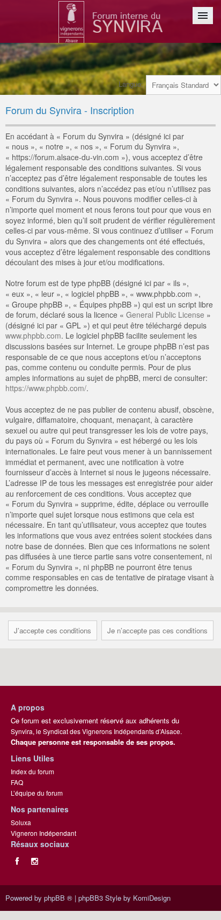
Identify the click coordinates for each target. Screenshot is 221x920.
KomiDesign (152, 898)
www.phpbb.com (33, 335)
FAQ (17, 782)
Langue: (131, 84)
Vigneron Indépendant (43, 832)
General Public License (165, 314)
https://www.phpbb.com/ (45, 388)
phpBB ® (58, 898)
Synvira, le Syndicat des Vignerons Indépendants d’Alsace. (96, 731)
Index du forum (32, 771)
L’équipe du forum (37, 792)
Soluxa (21, 822)
